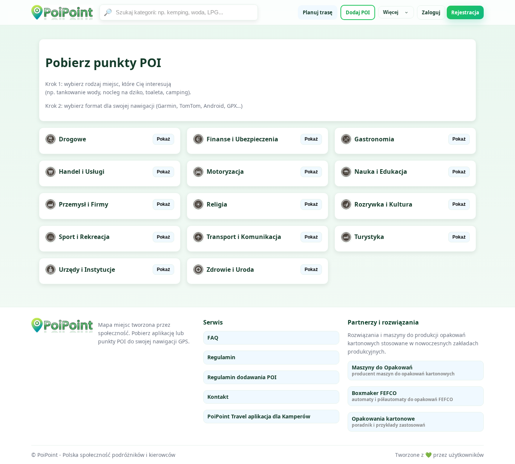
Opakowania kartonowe (388, 421)
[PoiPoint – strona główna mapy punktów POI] (62, 12)
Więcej (391, 12)
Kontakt (217, 396)
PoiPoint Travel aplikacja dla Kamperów (258, 416)
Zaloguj (431, 12)
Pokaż (163, 139)
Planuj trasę (318, 12)
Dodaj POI (358, 12)
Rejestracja (465, 12)
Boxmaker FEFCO (402, 396)
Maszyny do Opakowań (403, 370)
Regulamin (221, 357)
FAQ (212, 337)
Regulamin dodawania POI (241, 377)
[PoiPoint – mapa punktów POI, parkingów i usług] (62, 325)
